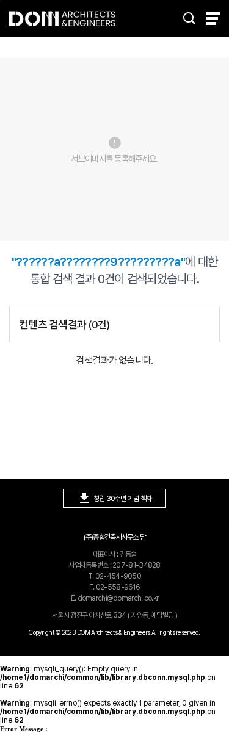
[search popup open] (189, 18)
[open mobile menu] (213, 18)
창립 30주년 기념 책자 (114, 498)
